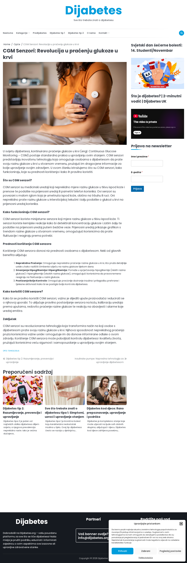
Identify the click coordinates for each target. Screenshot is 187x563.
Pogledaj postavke (170, 551)
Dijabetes (93, 10)
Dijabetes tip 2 (76, 33)
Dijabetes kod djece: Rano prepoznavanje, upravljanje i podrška (106, 412)
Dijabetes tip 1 (57, 33)
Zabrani (145, 551)
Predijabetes (40, 33)
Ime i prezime (140, 156)
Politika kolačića (146, 557)
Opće (5, 351)
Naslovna (8, 33)
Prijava (137, 189)
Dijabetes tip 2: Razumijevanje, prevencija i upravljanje (22, 412)
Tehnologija (13, 351)
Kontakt (103, 33)
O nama (91, 33)
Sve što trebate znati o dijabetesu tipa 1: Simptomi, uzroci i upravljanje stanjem (64, 412)
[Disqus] (65, 472)
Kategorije (21, 33)
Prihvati (122, 551)
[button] (181, 523)
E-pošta (137, 172)
